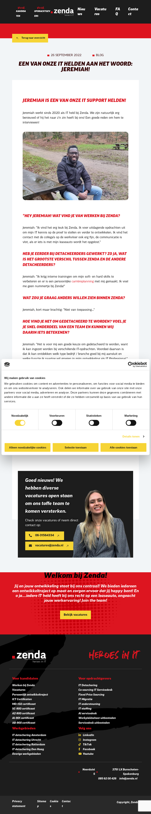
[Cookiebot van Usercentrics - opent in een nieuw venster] (131, 364)
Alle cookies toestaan (123, 447)
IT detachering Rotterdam (28, 744)
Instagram (89, 740)
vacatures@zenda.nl (49, 545)
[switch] (57, 423)
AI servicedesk (87, 713)
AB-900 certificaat (23, 723)
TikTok (87, 744)
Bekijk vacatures (75, 614)
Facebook (89, 749)
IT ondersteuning (89, 704)
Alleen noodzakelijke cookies (27, 447)
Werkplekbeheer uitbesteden (97, 718)
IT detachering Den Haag (28, 749)
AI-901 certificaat (23, 718)
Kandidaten (21, 13)
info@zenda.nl (128, 778)
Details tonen (131, 436)
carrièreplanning (83, 281)
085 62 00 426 (107, 778)
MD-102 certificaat (24, 704)
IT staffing (85, 708)
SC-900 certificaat (23, 708)
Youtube (88, 754)
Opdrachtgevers (42, 13)
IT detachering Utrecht (26, 740)
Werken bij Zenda (23, 685)
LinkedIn (88, 735)
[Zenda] (62, 11)
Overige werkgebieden (26, 754)
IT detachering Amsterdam (29, 735)
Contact (133, 12)
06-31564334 (44, 535)
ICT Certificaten (22, 699)
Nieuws (81, 12)
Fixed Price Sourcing (91, 695)
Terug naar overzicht (33, 38)
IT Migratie (85, 699)
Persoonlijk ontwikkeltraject (30, 695)
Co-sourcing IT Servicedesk (95, 690)
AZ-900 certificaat (23, 713)
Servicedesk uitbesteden (94, 723)
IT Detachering (87, 685)
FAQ (117, 12)
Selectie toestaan (76, 447)
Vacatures (100, 12)
